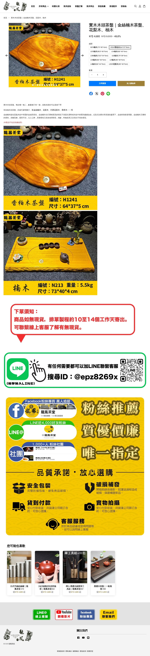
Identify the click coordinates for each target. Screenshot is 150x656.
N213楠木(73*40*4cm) (98, 47)
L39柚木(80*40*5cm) (98, 60)
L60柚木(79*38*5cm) (119, 56)
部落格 (124, 6)
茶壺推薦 (101, 6)
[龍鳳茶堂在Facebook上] (78, 639)
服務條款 (76, 651)
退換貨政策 (61, 651)
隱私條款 (69, 651)
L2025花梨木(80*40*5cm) (118, 64)
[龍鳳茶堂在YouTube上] (83, 639)
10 (54, 85)
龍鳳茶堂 (90, 651)
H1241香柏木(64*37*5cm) (120, 47)
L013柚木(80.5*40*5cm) (99, 51)
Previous (7, 55)
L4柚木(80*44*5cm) (97, 64)
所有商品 (42, 6)
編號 (90, 44)
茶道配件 (113, 6)
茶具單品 (90, 6)
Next (82, 55)
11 (56, 85)
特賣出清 (56, 6)
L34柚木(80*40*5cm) (119, 51)
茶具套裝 (67, 6)
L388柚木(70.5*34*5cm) (99, 56)
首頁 (33, 6)
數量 (90, 70)
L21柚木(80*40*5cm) (117, 60)
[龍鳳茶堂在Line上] (88, 639)
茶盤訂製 (78, 6)
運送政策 (83, 651)
